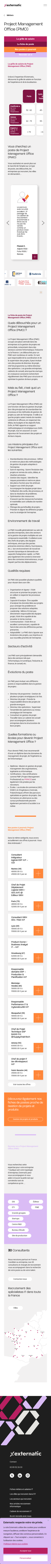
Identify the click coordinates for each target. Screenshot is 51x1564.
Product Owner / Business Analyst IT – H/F (19, 944)
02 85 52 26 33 (16, 1467)
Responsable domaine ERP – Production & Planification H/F (19, 973)
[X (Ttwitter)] (12, 1475)
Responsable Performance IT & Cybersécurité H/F (20, 1004)
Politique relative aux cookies (16, 1544)
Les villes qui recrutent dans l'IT (23, 1494)
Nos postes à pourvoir (25, 49)
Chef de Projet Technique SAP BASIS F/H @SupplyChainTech (20, 1033)
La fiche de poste (25, 44)
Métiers (10, 15)
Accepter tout (25, 1551)
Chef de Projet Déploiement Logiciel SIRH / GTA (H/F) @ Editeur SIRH (18, 890)
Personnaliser (25, 1558)
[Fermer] (48, 1520)
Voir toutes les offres (21, 1084)
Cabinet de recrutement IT (21, 1511)
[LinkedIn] (20, 1475)
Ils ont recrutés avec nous (20, 1516)
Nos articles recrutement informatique (20, 1505)
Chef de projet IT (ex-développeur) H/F (19, 1061)
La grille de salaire (25, 39)
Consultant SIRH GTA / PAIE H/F (19, 918)
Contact (13, 1462)
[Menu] (45, 5)
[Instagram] (28, 1475)
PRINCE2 (28, 779)
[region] (25, 1541)
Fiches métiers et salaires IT (21, 1489)
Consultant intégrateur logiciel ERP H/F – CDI (19, 859)
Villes (15, 1308)
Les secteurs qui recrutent (21, 1499)
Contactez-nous (20, 1279)
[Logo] (12, 5)
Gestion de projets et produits (25, 1119)
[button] (8, 223)
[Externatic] (25, 1454)
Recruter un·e (25, 54)
